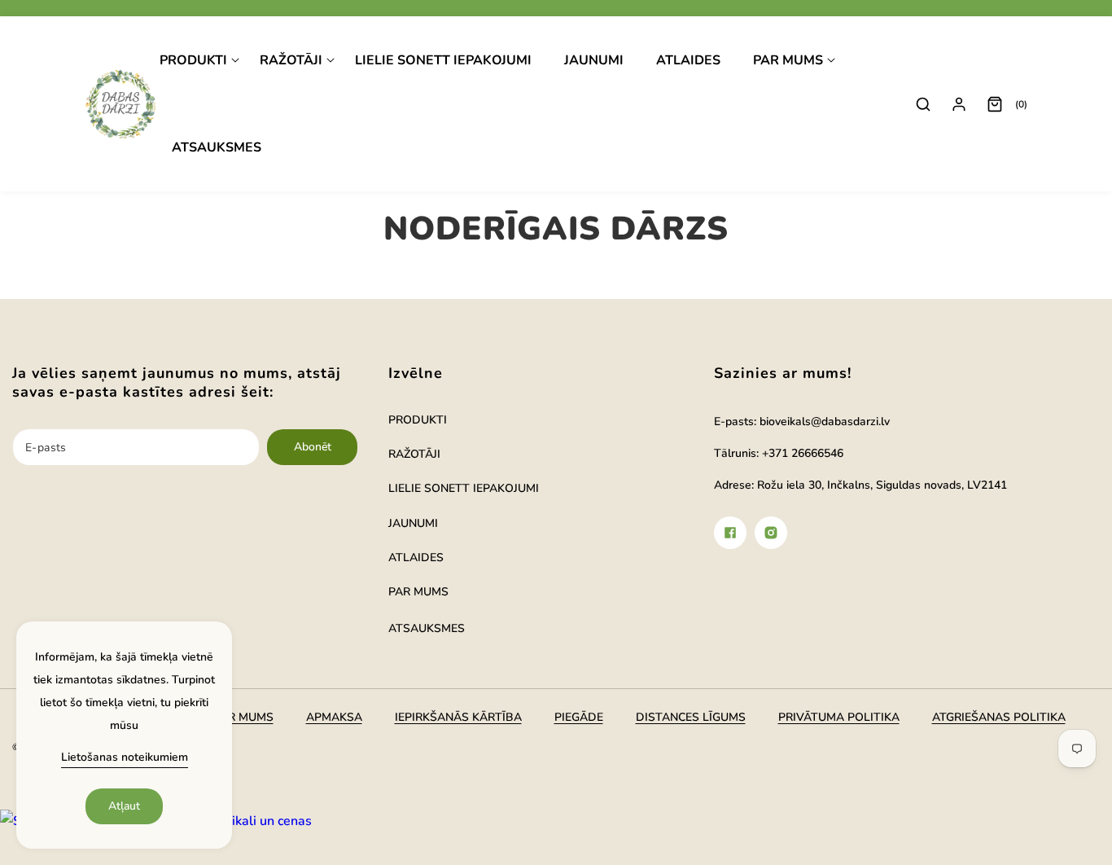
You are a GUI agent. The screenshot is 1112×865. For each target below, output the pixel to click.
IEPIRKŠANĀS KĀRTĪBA (458, 717)
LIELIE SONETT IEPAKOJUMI (463, 488)
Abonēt (312, 446)
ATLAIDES (416, 557)
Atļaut (124, 806)
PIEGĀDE (578, 717)
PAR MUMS (418, 591)
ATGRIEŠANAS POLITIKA (999, 717)
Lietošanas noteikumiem (124, 757)
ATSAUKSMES (426, 628)
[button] (199, 60)
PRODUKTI (417, 420)
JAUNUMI (413, 523)
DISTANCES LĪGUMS (691, 717)
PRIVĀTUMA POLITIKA (839, 717)
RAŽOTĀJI (414, 454)
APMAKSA (334, 717)
